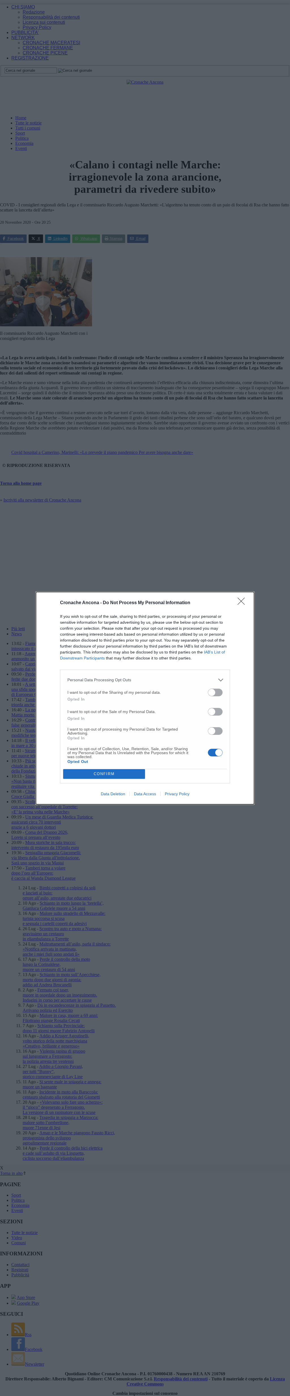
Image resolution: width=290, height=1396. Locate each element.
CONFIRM (104, 774)
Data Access (145, 794)
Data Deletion (113, 794)
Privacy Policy (177, 794)
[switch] (215, 692)
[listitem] (145, 680)
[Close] (243, 603)
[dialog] (145, 698)
